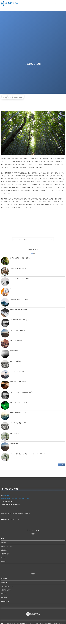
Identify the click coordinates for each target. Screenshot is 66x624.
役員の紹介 (3, 594)
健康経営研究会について (7, 586)
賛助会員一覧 (4, 582)
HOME (2, 538)
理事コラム (3, 561)
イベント (3, 557)
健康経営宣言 (4, 597)
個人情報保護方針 (5, 601)
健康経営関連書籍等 (6, 554)
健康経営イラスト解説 (6, 546)
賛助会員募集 (4, 578)
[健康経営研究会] (9, 3)
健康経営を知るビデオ (6, 550)
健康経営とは (4, 542)
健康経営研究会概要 (6, 590)
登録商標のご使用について (11, 519)
